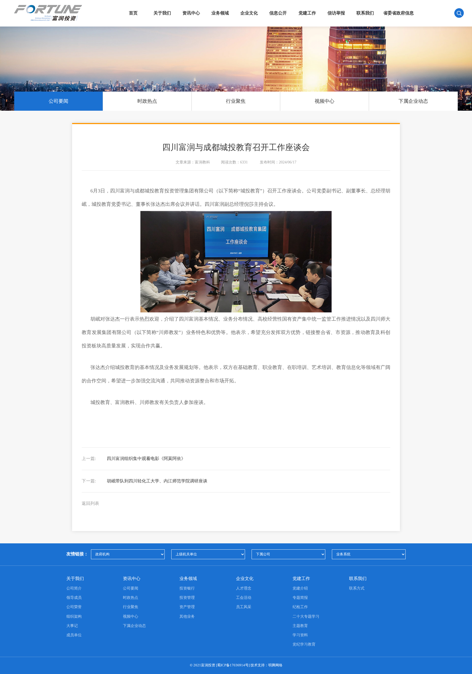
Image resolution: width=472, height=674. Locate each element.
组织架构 (74, 616)
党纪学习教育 (304, 644)
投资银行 (187, 588)
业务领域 (220, 13)
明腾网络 (275, 665)
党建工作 (307, 13)
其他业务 (187, 616)
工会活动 (243, 598)
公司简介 (74, 588)
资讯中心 (191, 13)
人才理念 (243, 588)
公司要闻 (58, 101)
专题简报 (300, 598)
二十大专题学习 (306, 616)
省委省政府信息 (398, 13)
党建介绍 (300, 588)
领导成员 (74, 598)
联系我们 (365, 13)
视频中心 (324, 101)
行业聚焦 (236, 101)
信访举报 (336, 13)
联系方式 (356, 588)
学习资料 (300, 635)
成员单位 (74, 635)
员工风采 (243, 607)
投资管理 (187, 598)
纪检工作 (300, 607)
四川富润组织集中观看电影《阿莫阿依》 (133, 458)
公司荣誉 (74, 607)
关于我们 (162, 13)
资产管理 (187, 607)
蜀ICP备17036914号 (233, 665)
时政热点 (147, 101)
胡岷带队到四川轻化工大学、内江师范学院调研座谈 (144, 481)
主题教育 (300, 626)
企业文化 (249, 13)
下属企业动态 (413, 101)
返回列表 (90, 503)
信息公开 (278, 13)
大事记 (72, 626)
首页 (133, 13)
